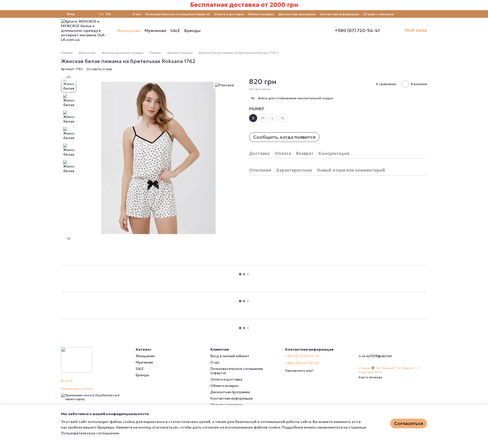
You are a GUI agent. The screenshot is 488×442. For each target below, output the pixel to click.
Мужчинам (155, 30)
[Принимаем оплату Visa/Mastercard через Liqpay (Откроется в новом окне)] (94, 397)
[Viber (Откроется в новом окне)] (419, 14)
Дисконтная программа (297, 14)
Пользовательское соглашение (90, 433)
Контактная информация (339, 14)
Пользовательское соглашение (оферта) (177, 14)
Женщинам (129, 30)
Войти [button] (262, 98)
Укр (101, 13)
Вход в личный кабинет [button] (229, 356)
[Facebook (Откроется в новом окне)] (407, 14)
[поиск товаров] (210, 30)
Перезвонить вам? (299, 370)
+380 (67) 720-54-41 (357, 30)
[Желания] (91, 14)
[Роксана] (224, 85)
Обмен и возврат (261, 14)
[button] (483, 5)
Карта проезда (370, 377)
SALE (175, 30)
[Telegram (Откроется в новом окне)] (413, 14)
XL (283, 118)
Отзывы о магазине (378, 14)
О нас (136, 14)
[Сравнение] (82, 14)
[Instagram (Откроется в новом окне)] (401, 14)
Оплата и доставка (229, 14)
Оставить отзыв (99, 69)
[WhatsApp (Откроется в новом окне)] (425, 14)
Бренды (192, 30)
